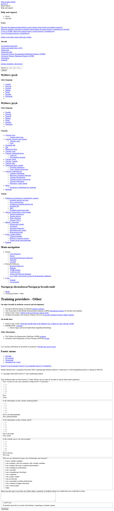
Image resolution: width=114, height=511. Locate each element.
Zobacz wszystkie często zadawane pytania (16, 37)
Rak (6, 147)
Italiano (8, 90)
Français (8, 86)
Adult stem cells (6, 52)
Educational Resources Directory (21, 258)
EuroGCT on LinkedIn (27, 366)
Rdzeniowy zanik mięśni (18, 183)
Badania (8, 242)
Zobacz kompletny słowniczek (11, 64)
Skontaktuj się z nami (12, 362)
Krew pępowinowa (16, 202)
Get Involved (14, 282)
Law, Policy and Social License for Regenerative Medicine (30, 276)
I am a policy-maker (12, 477)
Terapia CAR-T (15, 220)
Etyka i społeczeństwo (13, 234)
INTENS (13, 260)
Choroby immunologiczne (14, 153)
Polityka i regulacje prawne (19, 238)
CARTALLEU (15, 272)
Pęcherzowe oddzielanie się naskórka (23, 187)
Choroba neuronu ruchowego (20, 179)
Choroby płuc (10, 163)
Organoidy (13, 226)
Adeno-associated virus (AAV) (12, 48)
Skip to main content (8, 2)
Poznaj (12, 256)
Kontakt (12, 280)
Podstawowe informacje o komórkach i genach (21, 198)
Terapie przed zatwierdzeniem (20, 240)
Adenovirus (5, 50)
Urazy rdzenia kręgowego (19, 169)
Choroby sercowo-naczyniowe (16, 139)
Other (7, 488)
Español (8, 94)
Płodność (8, 189)
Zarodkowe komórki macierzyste (21, 204)
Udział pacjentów (16, 236)
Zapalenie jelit (10, 145)
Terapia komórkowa (17, 214)
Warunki (8, 356)
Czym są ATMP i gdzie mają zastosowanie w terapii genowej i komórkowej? (28, 31)
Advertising (5, 58)
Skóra (7, 185)
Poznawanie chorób (17, 224)
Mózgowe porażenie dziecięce (20, 175)
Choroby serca (15, 141)
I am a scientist (10, 470)
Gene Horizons (15, 254)
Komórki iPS (14, 206)
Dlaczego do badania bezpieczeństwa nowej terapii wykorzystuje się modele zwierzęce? (32, 27)
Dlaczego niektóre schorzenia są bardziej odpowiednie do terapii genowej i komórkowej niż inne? (35, 29)
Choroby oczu (10, 151)
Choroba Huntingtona (17, 177)
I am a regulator (10, 474)
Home (7, 291)
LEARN (13, 262)
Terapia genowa (15, 216)
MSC (12, 208)
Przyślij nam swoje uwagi (47, 347)
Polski (7, 92)
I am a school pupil (12, 486)
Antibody (4, 60)
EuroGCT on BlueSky (43, 366)
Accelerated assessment (9, 46)
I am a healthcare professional (15, 468)
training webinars (38, 309)
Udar (11, 143)
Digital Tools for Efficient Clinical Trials (34, 313)
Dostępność (9, 360)
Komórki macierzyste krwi (19, 200)
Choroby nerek (10, 159)
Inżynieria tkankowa (17, 228)
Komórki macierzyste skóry (19, 210)
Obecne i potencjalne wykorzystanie (18, 212)
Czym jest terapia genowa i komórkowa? (15, 33)
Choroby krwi (10, 135)
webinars (19, 326)
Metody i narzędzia (12, 222)
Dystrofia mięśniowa (17, 167)
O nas (7, 278)
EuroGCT (4, 4)
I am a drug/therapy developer (15, 472)
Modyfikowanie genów (18, 230)
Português (8, 96)
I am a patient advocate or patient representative (22, 465)
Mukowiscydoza (11, 149)
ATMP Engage (15, 270)
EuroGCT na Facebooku (9, 366)
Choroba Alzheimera (17, 173)
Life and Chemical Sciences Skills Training (59, 315)
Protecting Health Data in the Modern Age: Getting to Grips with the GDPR (47, 324)
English (8, 84)
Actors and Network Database (20, 274)
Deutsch (8, 88)
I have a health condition (14, 461)
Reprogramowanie (16, 232)
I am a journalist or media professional (18, 481)
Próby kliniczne (15, 218)
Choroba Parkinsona (17, 181)
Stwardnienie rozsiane (17, 157)
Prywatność (9, 358)
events (47, 338)
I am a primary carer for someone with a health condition (25, 463)
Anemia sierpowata (16, 137)
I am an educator (11, 479)
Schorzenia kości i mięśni (14, 165)
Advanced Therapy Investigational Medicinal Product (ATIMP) (23, 54)
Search (3, 68)
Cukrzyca (13, 155)
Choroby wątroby (11, 161)
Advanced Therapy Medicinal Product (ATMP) (17, 56)
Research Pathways (16, 266)
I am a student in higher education (17, 483)
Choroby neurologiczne (13, 171)
